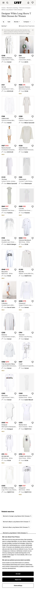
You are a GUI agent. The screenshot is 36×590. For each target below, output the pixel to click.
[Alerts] (28, 3)
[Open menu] (3, 3)
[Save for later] (15, 56)
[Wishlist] (32, 3)
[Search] (7, 3)
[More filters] (3, 22)
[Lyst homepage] (18, 3)
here (28, 33)
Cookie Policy (6, 556)
